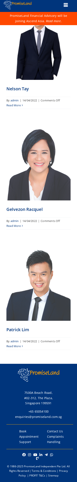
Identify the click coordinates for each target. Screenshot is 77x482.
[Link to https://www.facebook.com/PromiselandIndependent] (24, 454)
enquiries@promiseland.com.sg (38, 417)
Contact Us (55, 431)
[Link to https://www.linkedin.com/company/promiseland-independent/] (40, 454)
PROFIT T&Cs (37, 475)
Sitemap (53, 475)
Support (25, 442)
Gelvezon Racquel (24, 209)
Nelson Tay (17, 89)
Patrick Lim (17, 329)
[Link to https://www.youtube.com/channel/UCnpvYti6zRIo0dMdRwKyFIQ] (35, 454)
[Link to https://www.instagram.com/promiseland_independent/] (29, 454)
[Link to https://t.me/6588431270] (46, 454)
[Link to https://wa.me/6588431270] (51, 454)
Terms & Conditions (44, 471)
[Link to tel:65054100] (37, 458)
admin (14, 100)
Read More (13, 105)
